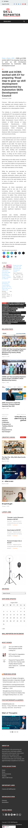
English (7, 826)
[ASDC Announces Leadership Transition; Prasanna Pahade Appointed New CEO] (14, 393)
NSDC (3, 317)
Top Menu (6, 1)
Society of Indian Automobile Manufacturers (10, 323)
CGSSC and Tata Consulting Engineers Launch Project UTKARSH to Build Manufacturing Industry (14, 378)
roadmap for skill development (14, 317)
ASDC (12, 303)
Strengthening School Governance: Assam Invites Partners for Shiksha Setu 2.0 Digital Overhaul (14, 692)
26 (10, 621)
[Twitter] (16, 4)
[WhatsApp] (20, 814)
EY (11, 310)
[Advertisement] (14, 40)
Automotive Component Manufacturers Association (13, 305)
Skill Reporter (14, 822)
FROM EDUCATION (9, 674)
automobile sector (19, 303)
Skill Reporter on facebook (13, 633)
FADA (14, 310)
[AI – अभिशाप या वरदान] (14, 471)
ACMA (8, 303)
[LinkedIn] (19, 4)
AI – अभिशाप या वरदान (7, 481)
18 (7, 618)
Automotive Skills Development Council (13, 307)
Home (3, 58)
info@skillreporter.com (8, 704)
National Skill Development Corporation (13, 316)
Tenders (4, 775)
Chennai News (6, 309)
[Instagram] (21, 4)
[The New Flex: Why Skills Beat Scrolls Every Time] (14, 447)
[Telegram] (11, 814)
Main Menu (8, 21)
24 (3, 621)
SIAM (3, 319)
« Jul (3, 628)
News (8, 58)
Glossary (4, 800)
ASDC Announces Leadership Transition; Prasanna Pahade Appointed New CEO (11, 404)
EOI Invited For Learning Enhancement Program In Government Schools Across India (14, 686)
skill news (5, 320)
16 (24, 614)
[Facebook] (14, 4)
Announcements (6, 774)
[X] (3, 814)
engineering (14, 309)
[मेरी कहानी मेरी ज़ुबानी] (14, 494)
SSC (13, 58)
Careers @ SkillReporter (8, 789)
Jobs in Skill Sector (7, 777)
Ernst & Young (6, 310)
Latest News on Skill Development (11, 314)
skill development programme (14, 319)
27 (14, 621)
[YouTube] (25, 4)
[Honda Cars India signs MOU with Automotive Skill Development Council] (18, 272)
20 (14, 618)
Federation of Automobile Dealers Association (11, 312)
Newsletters (5, 802)
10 (3, 614)
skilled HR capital (19, 320)
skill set (11, 320)
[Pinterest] (23, 4)
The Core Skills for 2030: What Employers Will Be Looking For (15, 648)
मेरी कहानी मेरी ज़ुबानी (7, 504)
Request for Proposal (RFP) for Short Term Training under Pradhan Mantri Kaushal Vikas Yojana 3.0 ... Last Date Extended (17, 663)
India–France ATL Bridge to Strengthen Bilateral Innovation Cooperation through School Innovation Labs (14, 680)
